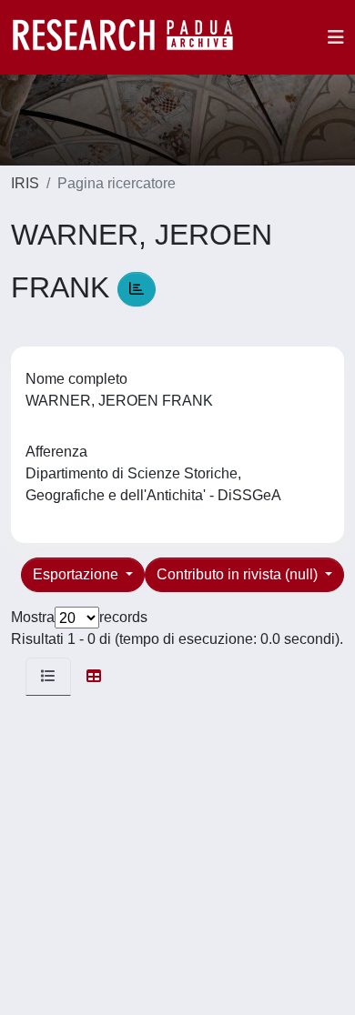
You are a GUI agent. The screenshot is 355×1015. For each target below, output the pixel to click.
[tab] (48, 677)
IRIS (25, 183)
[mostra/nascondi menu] (336, 37)
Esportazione (77, 574)
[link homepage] (132, 37)
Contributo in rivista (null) (239, 574)
